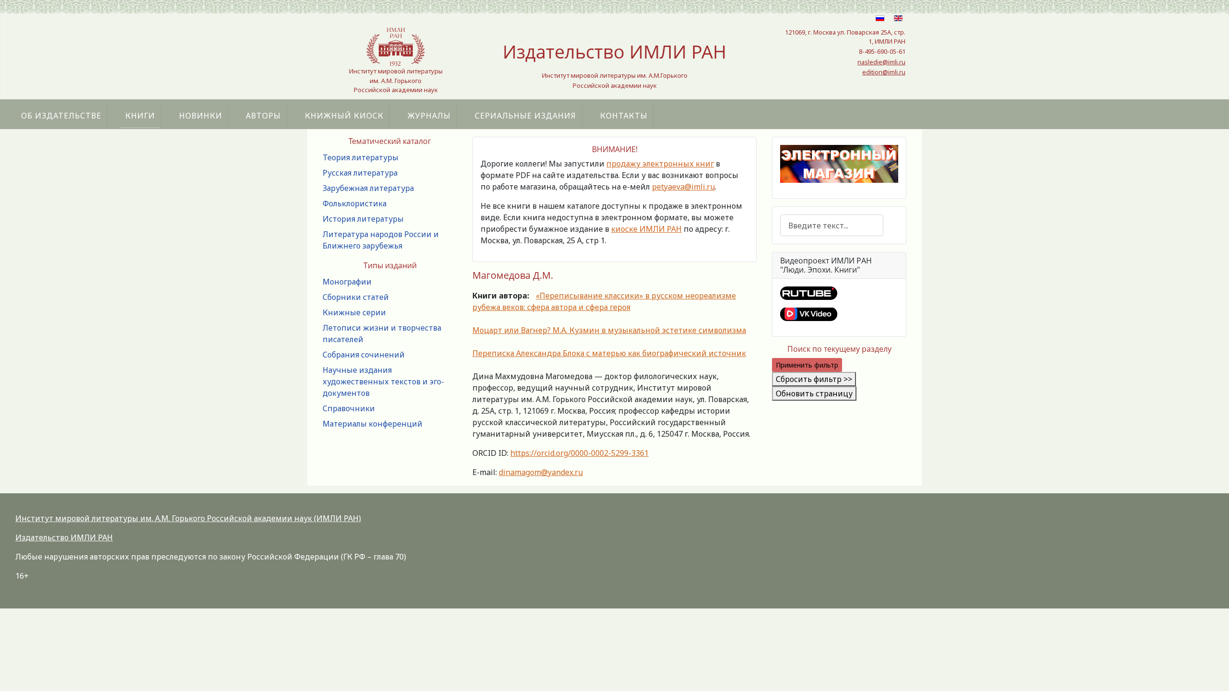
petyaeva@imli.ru (683, 186)
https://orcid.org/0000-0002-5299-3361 (579, 453)
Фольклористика (354, 203)
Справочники (349, 408)
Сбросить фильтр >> (814, 379)
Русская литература (360, 172)
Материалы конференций (372, 423)
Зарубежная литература (368, 188)
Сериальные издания (525, 115)
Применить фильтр (807, 364)
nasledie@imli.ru (881, 62)
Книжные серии (354, 312)
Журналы (429, 115)
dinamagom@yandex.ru (541, 472)
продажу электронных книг (660, 163)
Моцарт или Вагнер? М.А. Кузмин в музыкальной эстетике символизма (609, 330)
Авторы (263, 115)
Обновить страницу (814, 393)
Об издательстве (61, 115)
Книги (140, 115)
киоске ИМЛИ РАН (646, 229)
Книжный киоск (344, 115)
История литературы (363, 219)
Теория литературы (360, 157)
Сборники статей (356, 297)
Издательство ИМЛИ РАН (64, 537)
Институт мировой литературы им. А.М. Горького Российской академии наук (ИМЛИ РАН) (188, 518)
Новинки (200, 115)
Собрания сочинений (364, 354)
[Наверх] (1212, 673)
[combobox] (831, 225)
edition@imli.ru (883, 72)
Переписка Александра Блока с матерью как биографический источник (609, 353)
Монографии (347, 281)
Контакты (624, 115)
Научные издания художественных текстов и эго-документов (383, 381)
